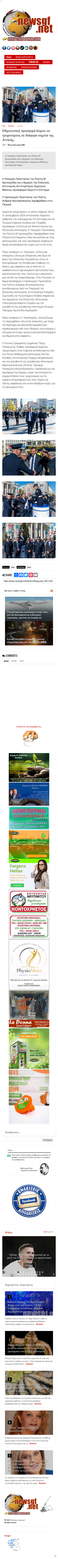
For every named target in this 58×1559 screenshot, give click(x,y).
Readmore (29, 1265)
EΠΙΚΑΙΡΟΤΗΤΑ (24, 57)
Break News (11, 126)
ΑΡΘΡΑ (46, 62)
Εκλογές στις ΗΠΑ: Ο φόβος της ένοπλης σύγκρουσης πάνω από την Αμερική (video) (26, 640)
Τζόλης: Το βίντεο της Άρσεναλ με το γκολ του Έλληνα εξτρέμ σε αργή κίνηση (29, 1256)
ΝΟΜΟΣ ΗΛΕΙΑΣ (15, 62)
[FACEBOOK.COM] (4, 49)
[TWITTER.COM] (9, 49)
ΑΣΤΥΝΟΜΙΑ (13, 72)
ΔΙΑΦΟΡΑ (11, 67)
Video (8, 1232)
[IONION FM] (35, 49)
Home (8, 57)
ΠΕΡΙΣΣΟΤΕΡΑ (29, 67)
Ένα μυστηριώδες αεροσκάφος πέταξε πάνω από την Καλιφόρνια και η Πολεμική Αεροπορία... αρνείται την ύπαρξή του (27, 614)
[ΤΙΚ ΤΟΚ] (22, 49)
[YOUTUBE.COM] (13, 49)
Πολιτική (20, 126)
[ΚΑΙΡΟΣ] (27, 49)
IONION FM (33, 62)
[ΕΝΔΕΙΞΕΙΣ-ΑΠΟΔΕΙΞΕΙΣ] (31, 49)
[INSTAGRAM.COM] (18, 49)
